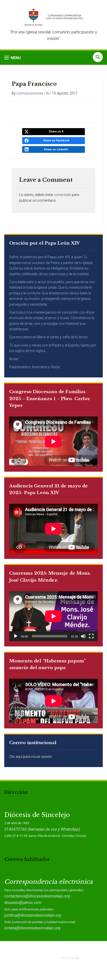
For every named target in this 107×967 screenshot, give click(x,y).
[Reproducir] (15, 636)
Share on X (56, 131)
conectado (62, 195)
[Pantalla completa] (91, 636)
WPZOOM (70, 958)
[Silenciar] (83, 636)
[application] (53, 616)
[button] (12, 58)
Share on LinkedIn (56, 149)
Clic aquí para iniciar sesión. (31, 757)
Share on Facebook (56, 140)
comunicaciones (29, 93)
